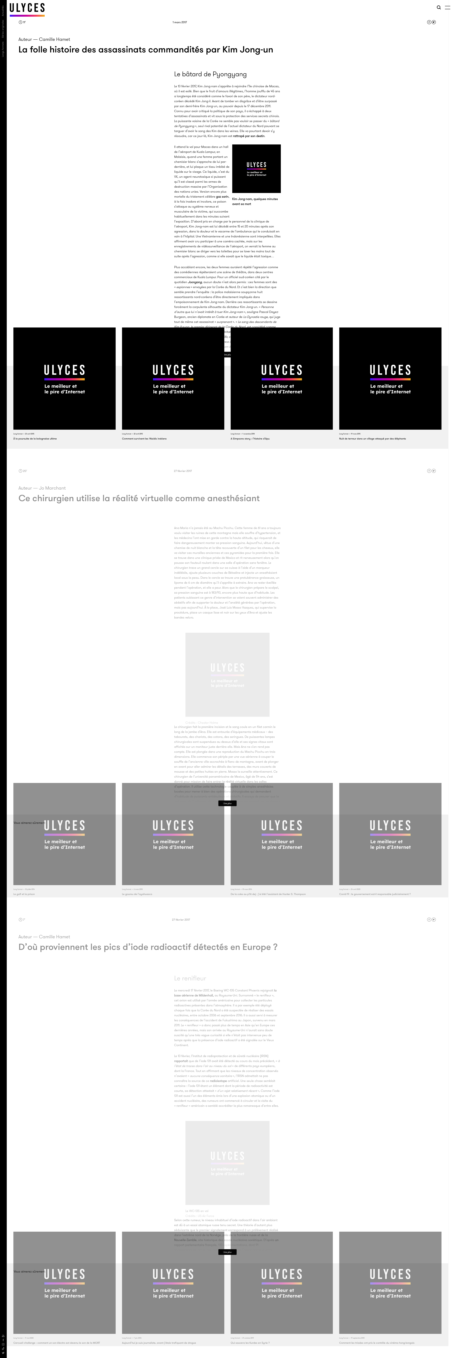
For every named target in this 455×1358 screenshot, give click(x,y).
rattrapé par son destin (249, 136)
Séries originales (2, 29)
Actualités (2, 10)
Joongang (195, 282)
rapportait (181, 1054)
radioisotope (218, 1074)
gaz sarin (222, 196)
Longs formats (2, 49)
